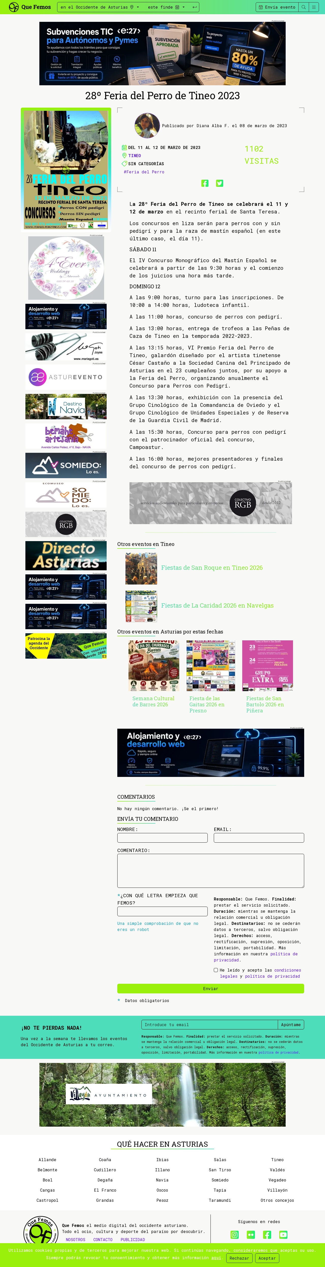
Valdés (277, 1169)
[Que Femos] (29, 6)
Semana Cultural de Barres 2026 (153, 701)
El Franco (105, 1190)
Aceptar (267, 1258)
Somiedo (220, 1179)
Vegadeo (277, 1179)
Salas (220, 1159)
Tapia (220, 1190)
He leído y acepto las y (260, 973)
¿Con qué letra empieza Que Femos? (157, 899)
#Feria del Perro (144, 171)
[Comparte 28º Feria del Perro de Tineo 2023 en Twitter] (218, 182)
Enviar (210, 988)
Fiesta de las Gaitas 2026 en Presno (207, 704)
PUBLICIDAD (133, 1239)
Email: (223, 829)
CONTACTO (102, 1239)
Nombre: (127, 829)
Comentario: (133, 850)
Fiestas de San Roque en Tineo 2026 (212, 567)
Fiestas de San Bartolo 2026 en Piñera (265, 704)
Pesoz (162, 1200)
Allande (47, 1159)
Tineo (134, 155)
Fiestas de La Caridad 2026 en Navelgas (217, 605)
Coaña (105, 1159)
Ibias (162, 1159)
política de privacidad (272, 976)
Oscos (162, 1190)
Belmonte (47, 1169)
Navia (162, 1179)
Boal (48, 1179)
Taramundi (220, 1200)
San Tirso (220, 1169)
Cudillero (105, 1169)
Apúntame (291, 1024)
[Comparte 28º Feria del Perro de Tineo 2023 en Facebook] (203, 182)
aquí (216, 1257)
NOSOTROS (75, 1239)
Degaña (105, 1179)
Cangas (47, 1190)
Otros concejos (277, 1200)
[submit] (194, 7)
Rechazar (239, 1258)
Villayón (277, 1190)
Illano (162, 1169)
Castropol (47, 1200)
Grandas (105, 1200)
